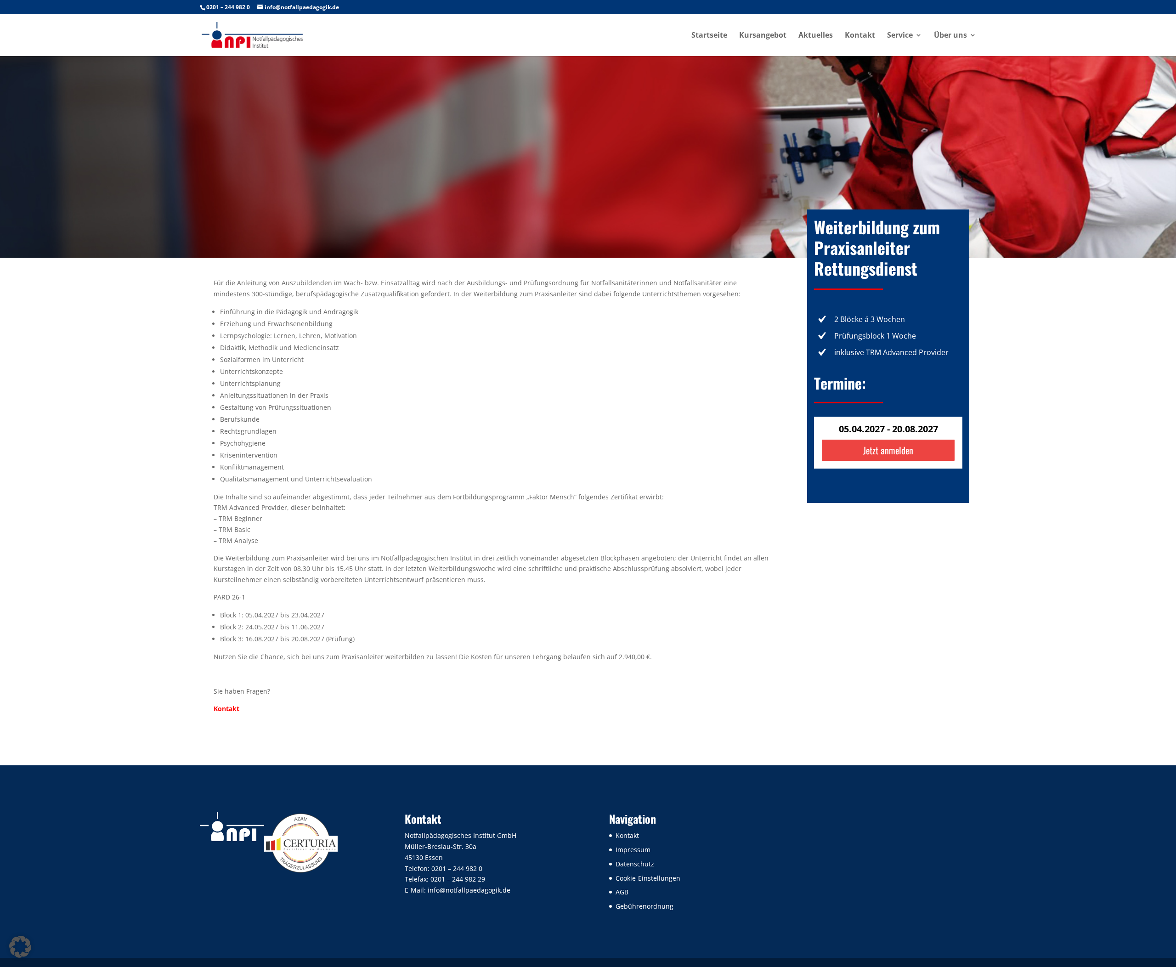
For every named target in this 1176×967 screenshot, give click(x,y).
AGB (622, 892)
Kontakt (860, 35)
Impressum (633, 849)
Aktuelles (815, 35)
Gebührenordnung (644, 906)
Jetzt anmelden (888, 450)
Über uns (950, 35)
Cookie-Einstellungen (648, 878)
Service (900, 35)
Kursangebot (762, 35)
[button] (20, 947)
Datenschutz (635, 864)
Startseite (709, 35)
